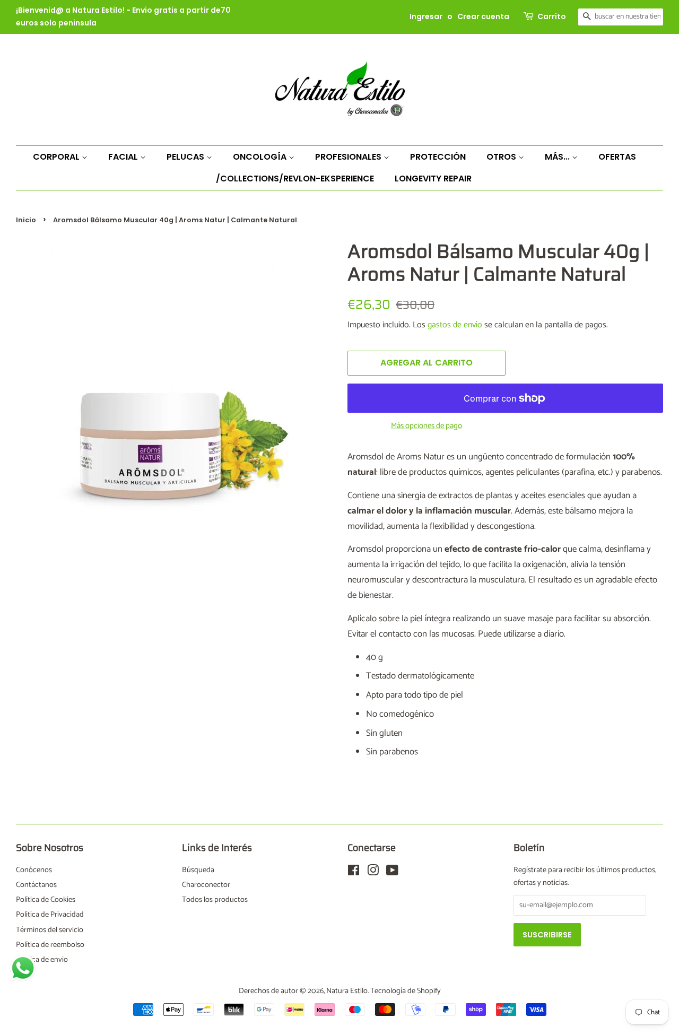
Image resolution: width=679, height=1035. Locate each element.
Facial (124, 157)
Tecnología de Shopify (405, 991)
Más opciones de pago (426, 426)
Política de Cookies (45, 899)
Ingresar (426, 16)
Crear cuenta (483, 16)
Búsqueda (198, 870)
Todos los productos (215, 899)
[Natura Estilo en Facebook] (353, 872)
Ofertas (617, 157)
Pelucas (186, 157)
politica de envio (42, 959)
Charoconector (206, 885)
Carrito (551, 16)
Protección (438, 157)
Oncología (261, 157)
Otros (502, 157)
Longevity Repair (433, 178)
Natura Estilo (347, 991)
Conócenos (34, 870)
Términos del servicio (49, 930)
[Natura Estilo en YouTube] (392, 872)
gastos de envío (455, 325)
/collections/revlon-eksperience (295, 178)
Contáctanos (36, 885)
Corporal (57, 157)
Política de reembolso (50, 944)
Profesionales (349, 157)
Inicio (26, 219)
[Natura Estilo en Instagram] (373, 872)
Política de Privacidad (50, 914)
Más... (558, 157)
